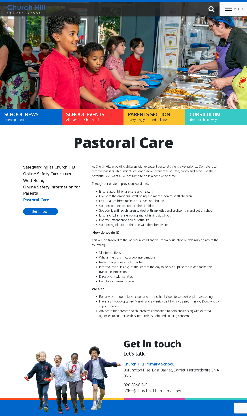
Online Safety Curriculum (47, 173)
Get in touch (40, 211)
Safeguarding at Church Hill (49, 166)
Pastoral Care (36, 199)
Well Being (33, 180)
